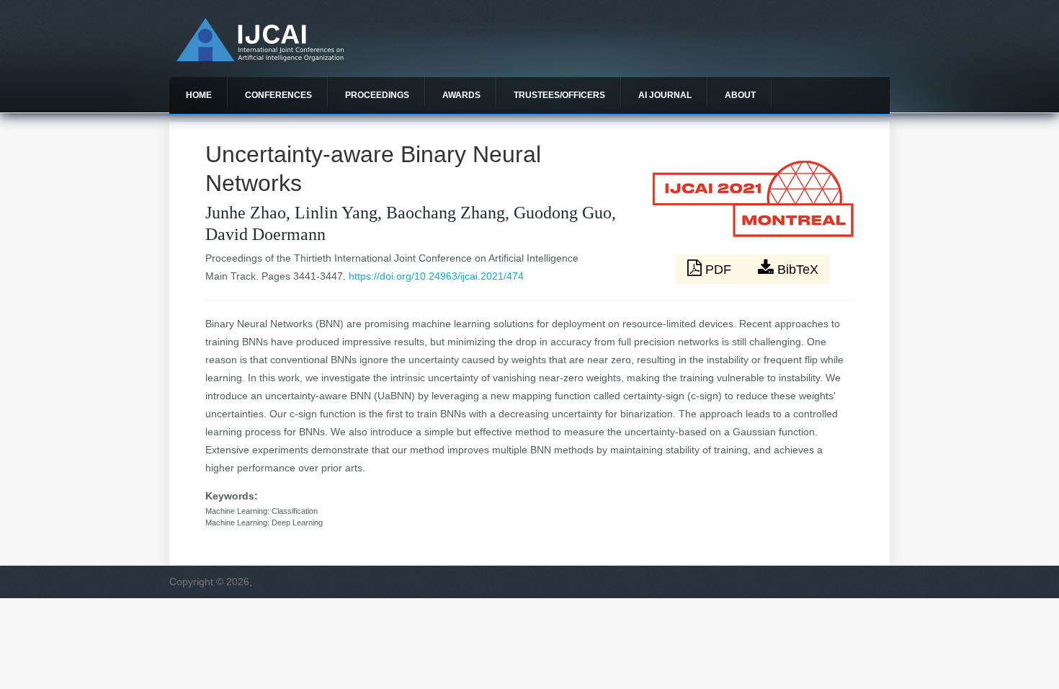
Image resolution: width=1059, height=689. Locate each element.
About (740, 95)
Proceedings (377, 95)
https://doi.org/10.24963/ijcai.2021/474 (436, 276)
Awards (461, 95)
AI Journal (665, 95)
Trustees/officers (559, 95)
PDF (718, 269)
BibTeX (796, 269)
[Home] (260, 57)
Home (199, 95)
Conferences (278, 95)
